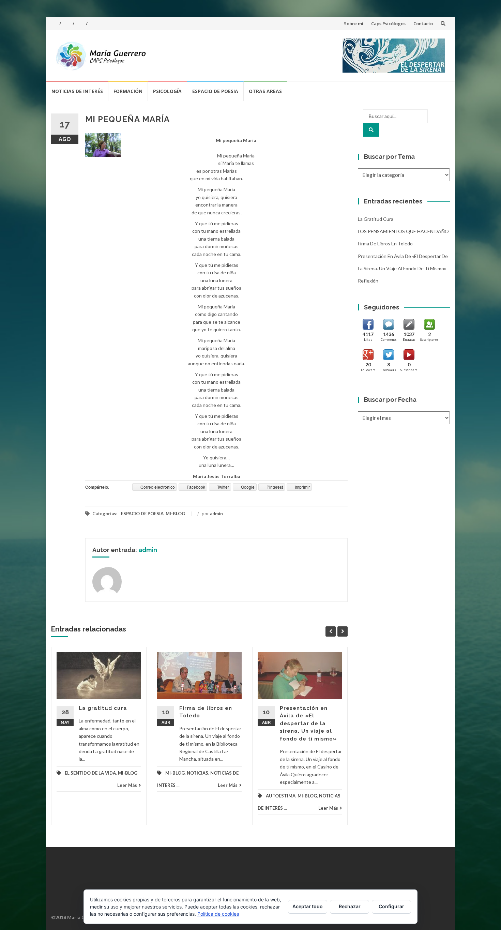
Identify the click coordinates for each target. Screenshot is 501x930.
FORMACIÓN (127, 91)
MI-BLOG (175, 513)
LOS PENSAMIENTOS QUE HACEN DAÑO (403, 231)
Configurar (391, 906)
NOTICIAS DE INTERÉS (77, 91)
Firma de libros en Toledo (385, 243)
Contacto (423, 23)
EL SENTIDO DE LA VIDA (90, 773)
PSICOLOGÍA (167, 91)
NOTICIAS (197, 773)
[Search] (371, 130)
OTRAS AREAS (265, 91)
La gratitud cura (103, 708)
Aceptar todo (307, 906)
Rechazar (350, 906)
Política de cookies (218, 914)
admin (216, 513)
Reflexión (368, 281)
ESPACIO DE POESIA (215, 91)
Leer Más (127, 785)
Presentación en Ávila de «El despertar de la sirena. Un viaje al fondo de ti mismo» (308, 723)
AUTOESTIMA (280, 795)
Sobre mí (353, 23)
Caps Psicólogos (388, 23)
